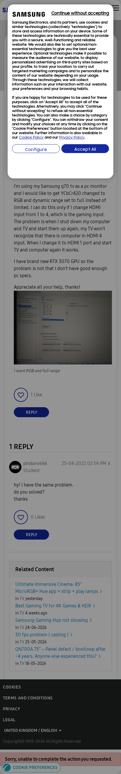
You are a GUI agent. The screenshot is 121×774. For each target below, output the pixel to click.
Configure (36, 150)
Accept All (85, 149)
